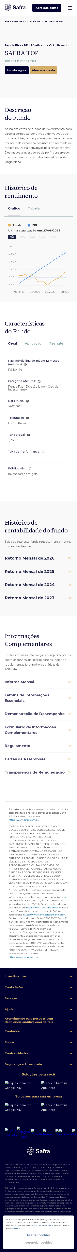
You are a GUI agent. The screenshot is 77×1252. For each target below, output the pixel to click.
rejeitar (17, 1228)
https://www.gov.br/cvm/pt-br (44, 907)
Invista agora (17, 70)
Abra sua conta (47, 8)
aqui (64, 896)
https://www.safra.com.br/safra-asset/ (44, 914)
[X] (57, 1133)
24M (43, 237)
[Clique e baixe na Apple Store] (56, 1085)
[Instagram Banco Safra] (24, 1133)
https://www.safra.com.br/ (24, 819)
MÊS (12, 237)
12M (33, 237)
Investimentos (19, 21)
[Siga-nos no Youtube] (37, 1133)
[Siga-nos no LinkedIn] (11, 1133)
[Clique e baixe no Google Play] (21, 1085)
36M (53, 237)
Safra (6, 21)
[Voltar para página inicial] (15, 8)
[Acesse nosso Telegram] (49, 1133)
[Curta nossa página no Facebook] (65, 1133)
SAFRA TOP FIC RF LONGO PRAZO (46, 21)
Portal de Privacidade (42, 1225)
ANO (22, 237)
